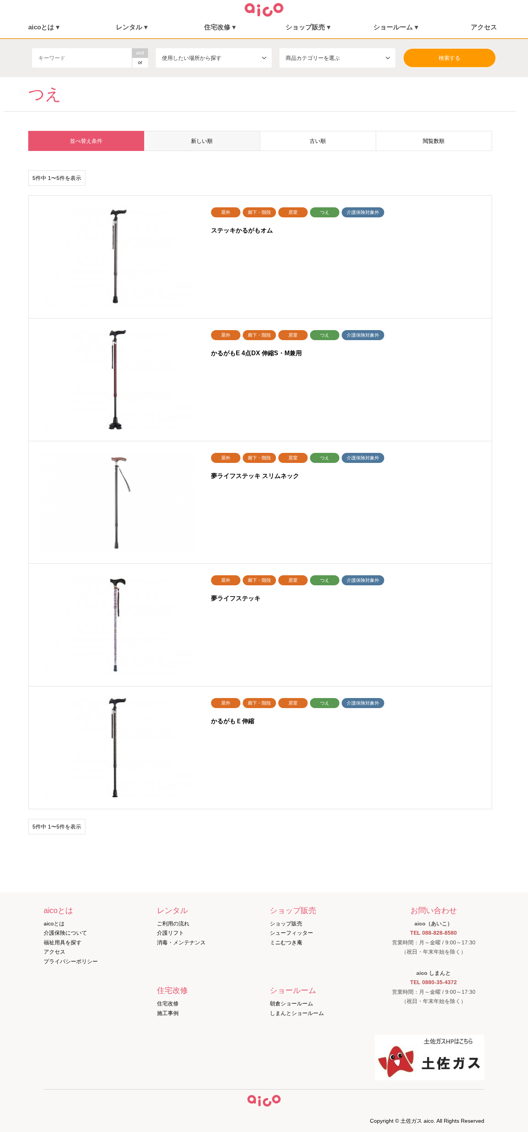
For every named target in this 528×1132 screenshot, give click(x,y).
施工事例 (168, 1013)
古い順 (318, 141)
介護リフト (170, 933)
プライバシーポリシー (71, 961)
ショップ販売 (286, 923)
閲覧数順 (434, 141)
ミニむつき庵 (286, 942)
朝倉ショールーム (291, 1003)
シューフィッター (291, 933)
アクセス (484, 27)
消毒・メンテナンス (181, 942)
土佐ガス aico (417, 1121)
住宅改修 (168, 1003)
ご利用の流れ (173, 923)
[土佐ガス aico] (264, 15)
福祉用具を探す (63, 942)
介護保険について (65, 933)
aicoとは (54, 923)
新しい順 (202, 141)
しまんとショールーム (297, 1013)
